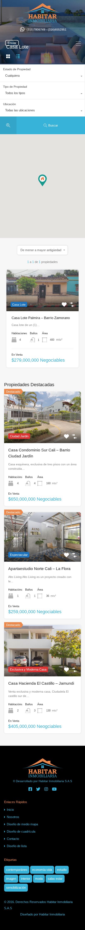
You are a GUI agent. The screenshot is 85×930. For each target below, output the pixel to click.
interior (25, 878)
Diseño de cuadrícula (21, 831)
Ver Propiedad (42, 303)
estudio (62, 869)
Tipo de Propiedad (15, 86)
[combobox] (42, 77)
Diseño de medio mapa (22, 824)
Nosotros (13, 816)
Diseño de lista (17, 846)
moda (39, 878)
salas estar (55, 878)
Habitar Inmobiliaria (52, 914)
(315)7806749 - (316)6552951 (46, 29)
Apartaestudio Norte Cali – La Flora (39, 568)
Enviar (12, 43)
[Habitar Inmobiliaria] (42, 20)
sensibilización (16, 887)
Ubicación (9, 104)
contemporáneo (16, 869)
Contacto (13, 838)
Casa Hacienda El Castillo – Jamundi (41, 683)
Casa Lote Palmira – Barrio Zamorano (41, 318)
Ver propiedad (42, 432)
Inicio (10, 809)
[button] (47, 186)
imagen (11, 878)
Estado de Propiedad (17, 69)
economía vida (42, 869)
